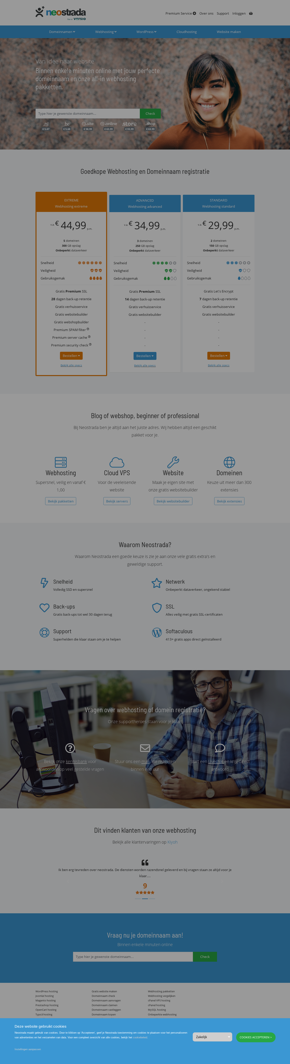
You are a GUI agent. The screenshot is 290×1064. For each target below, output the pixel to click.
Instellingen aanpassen (28, 1049)
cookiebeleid (140, 1037)
